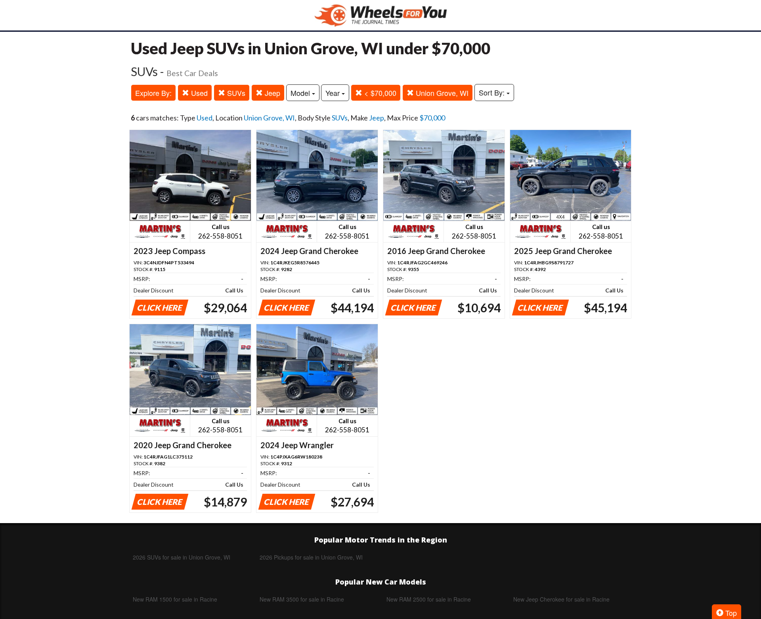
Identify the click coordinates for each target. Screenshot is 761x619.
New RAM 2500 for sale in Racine (428, 599)
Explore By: (153, 93)
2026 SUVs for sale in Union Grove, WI (181, 557)
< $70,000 (379, 93)
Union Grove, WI (441, 93)
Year (333, 93)
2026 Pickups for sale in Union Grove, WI (311, 557)
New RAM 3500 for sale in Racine (302, 599)
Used (198, 93)
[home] (380, 15)
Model (301, 93)
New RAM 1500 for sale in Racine (175, 599)
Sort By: (493, 92)
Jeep (271, 93)
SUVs (235, 93)
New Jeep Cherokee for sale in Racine (561, 599)
